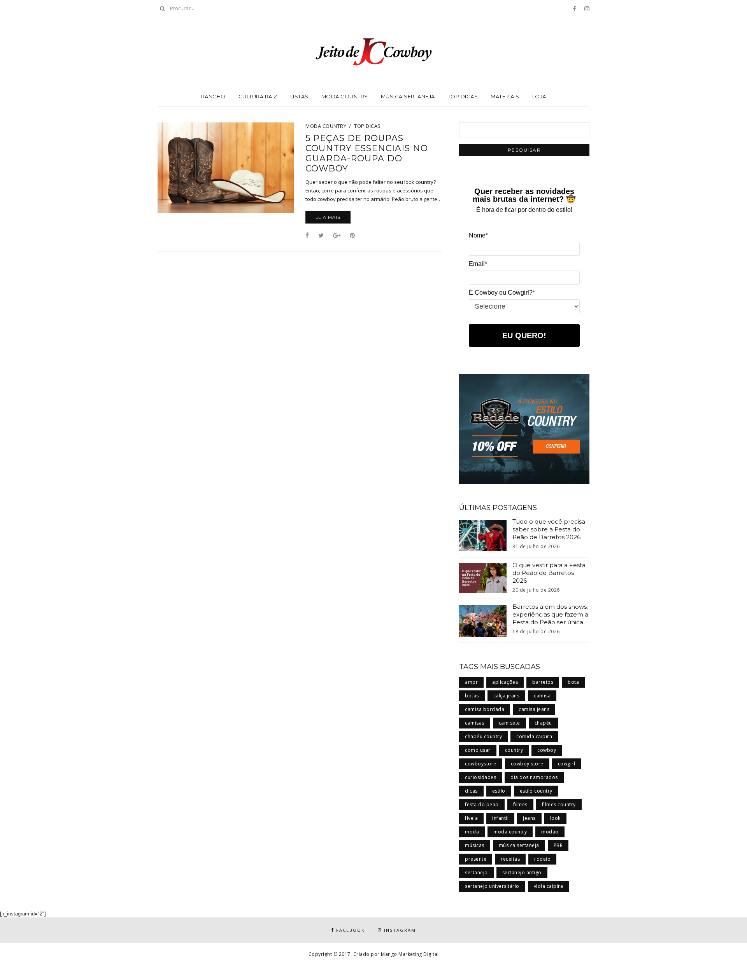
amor (471, 682)
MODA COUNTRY (344, 96)
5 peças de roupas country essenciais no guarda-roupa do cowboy (366, 153)
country (514, 750)
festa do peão (482, 804)
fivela (471, 818)
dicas (471, 791)
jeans (529, 818)
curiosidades (480, 777)
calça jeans (506, 695)
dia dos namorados (534, 777)
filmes (520, 804)
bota (573, 682)
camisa (542, 695)
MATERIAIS (505, 96)
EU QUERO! (524, 335)
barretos (542, 682)
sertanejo (476, 872)
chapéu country (483, 736)
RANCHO (213, 96)
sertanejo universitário (492, 886)
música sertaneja (519, 845)
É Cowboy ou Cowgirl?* (502, 292)
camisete (509, 723)
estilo (498, 791)
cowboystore (480, 763)
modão (550, 831)
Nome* (478, 235)
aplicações (505, 682)
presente (475, 859)
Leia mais (328, 217)
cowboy (546, 750)
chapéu (543, 723)
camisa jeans (534, 709)
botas (472, 695)
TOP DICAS (463, 96)
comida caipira (534, 736)
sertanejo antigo (522, 872)
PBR (558, 845)
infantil (500, 818)
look (555, 818)
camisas (474, 723)
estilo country (536, 791)
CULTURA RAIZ (257, 96)
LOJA (539, 96)
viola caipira (548, 886)
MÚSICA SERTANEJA (408, 96)
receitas (510, 859)
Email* (478, 263)
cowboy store (527, 763)
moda (472, 831)
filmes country (559, 804)
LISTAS (299, 96)
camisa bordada (484, 709)
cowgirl (566, 763)
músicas (474, 845)
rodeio (542, 859)
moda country (510, 831)
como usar (478, 750)
